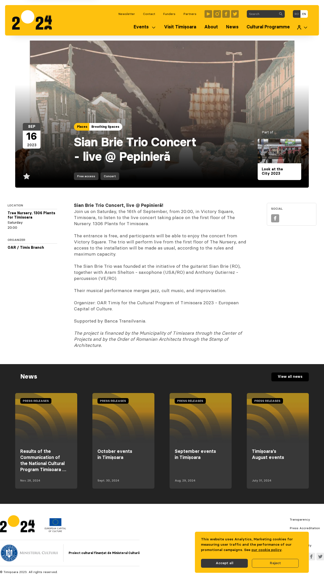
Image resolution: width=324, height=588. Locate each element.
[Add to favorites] (26, 176)
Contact (149, 13)
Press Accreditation (305, 528)
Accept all (224, 563)
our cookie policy (266, 550)
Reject (275, 563)
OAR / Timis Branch (26, 248)
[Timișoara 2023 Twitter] (235, 14)
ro (297, 13)
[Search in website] (281, 14)
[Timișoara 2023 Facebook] (226, 14)
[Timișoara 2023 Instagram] (217, 14)
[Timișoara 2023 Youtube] (208, 14)
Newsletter (126, 13)
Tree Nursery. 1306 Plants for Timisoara (31, 215)
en (304, 13)
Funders (169, 13)
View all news (290, 377)
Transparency (300, 519)
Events (141, 27)
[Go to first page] (34, 20)
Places (82, 126)
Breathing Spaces (105, 126)
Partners (190, 13)
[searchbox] (262, 14)
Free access (86, 176)
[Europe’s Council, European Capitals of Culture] (55, 531)
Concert (110, 176)
